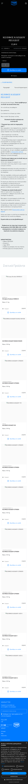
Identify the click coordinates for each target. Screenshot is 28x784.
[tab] (6, 87)
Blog (2, 733)
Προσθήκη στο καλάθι (15, 70)
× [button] (26, 742)
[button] (14, 780)
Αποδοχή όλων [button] (14, 773)
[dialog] (14, 762)
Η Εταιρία (3, 731)
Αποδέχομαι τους (11, 715)
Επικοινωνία (3, 735)
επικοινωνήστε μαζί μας (17, 151)
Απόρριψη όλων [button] (14, 776)
